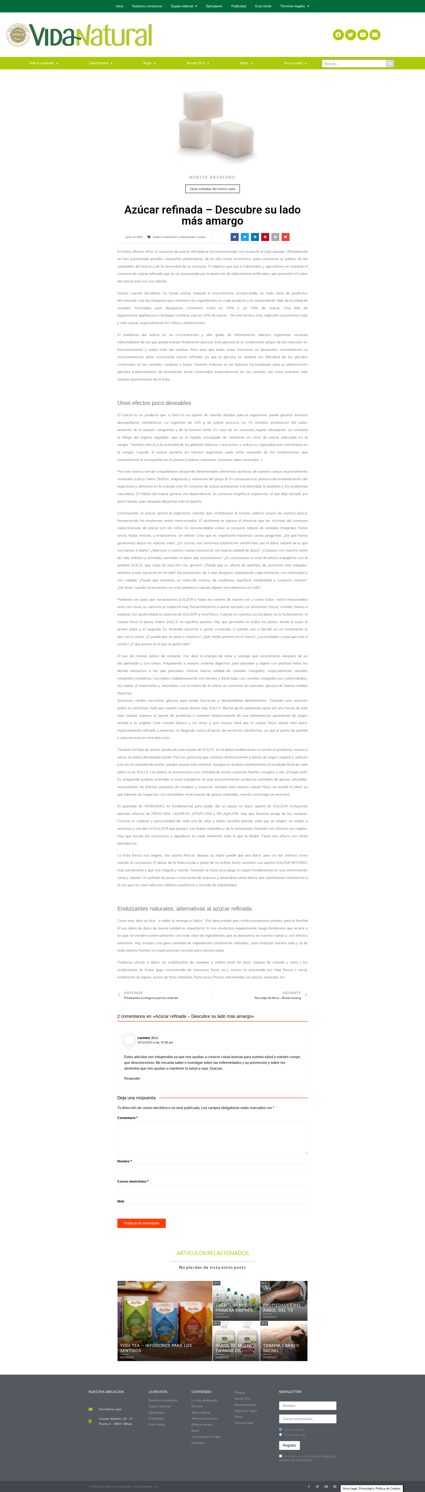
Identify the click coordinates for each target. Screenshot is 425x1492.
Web (120, 1201)
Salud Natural (98, 63)
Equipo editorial (182, 6)
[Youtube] (362, 34)
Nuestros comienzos (147, 6)
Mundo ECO (196, 63)
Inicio (119, 6)
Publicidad (238, 6)
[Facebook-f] (309, 1486)
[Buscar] (390, 63)
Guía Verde (263, 6)
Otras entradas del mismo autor (213, 189)
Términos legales (292, 6)
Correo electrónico (133, 1181)
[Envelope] (375, 34)
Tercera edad (293, 63)
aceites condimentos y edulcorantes (174, 237)
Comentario (127, 1118)
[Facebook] (338, 34)
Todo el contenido (41, 63)
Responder (132, 1078)
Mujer (147, 63)
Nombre (124, 1161)
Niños (244, 63)
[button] (235, 237)
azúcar (201, 237)
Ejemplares (214, 6)
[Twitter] (350, 34)
